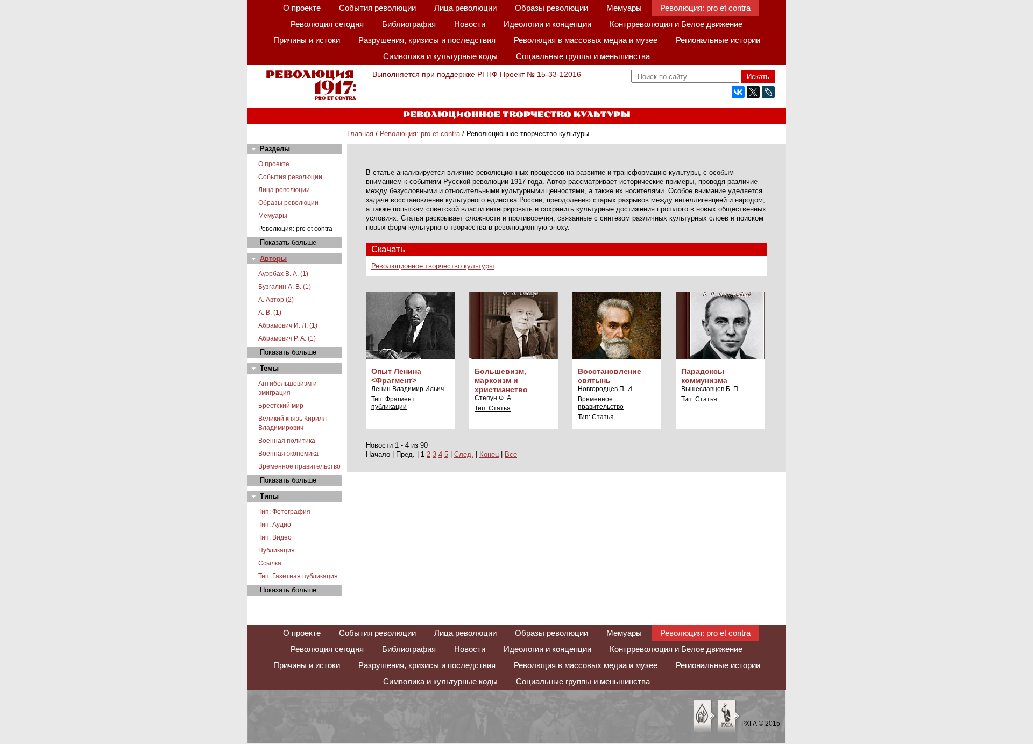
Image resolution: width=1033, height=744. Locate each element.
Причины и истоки (306, 40)
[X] (753, 92)
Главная (360, 134)
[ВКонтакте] (738, 92)
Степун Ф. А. (494, 398)
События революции (377, 7)
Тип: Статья (493, 408)
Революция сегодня (327, 24)
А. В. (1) (269, 312)
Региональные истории (718, 40)
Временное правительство (299, 466)
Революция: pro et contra (705, 7)
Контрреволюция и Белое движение (676, 24)
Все (511, 454)
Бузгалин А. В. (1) (284, 286)
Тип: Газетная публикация (298, 576)
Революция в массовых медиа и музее (585, 40)
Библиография (409, 24)
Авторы (273, 258)
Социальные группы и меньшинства (583, 56)
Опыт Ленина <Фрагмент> (396, 376)
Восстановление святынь (609, 376)
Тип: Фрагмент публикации (393, 402)
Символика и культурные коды (440, 56)
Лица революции (465, 7)
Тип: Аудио (274, 524)
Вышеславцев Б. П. (710, 389)
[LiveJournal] (768, 92)
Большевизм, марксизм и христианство (501, 380)
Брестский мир (280, 405)
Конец (489, 454)
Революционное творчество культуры (432, 266)
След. (463, 454)
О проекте (302, 7)
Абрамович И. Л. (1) (287, 325)
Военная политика (286, 440)
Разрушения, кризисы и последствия (427, 40)
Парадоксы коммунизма (704, 376)
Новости (469, 24)
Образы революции (551, 7)
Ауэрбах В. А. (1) (283, 274)
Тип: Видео (275, 537)
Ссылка (269, 563)
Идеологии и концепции (547, 24)
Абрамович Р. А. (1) (287, 338)
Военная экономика (288, 453)
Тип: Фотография (284, 511)
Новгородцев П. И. (606, 389)
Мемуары (624, 7)
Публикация (276, 550)
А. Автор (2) (276, 299)
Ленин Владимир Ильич (407, 389)
